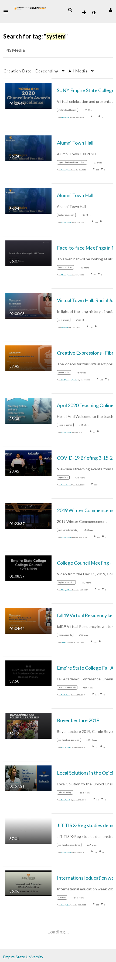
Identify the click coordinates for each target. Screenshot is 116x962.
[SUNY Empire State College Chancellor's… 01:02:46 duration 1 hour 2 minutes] (28, 95)
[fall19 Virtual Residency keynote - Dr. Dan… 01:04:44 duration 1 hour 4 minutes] (28, 620)
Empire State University (23, 956)
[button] (7, 11)
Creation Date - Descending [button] (31, 70)
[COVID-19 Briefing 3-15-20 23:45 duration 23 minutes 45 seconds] (28, 462)
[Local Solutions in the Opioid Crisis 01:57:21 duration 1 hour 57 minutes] (28, 777)
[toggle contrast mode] (93, 13)
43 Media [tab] (15, 50)
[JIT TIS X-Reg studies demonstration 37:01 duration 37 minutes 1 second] (28, 830)
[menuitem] (70, 10)
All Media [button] (78, 70)
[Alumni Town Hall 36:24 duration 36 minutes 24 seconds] (28, 147)
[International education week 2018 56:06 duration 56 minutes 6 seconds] (28, 882)
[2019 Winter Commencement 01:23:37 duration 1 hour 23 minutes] (28, 515)
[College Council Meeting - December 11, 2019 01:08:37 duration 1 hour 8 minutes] (28, 567)
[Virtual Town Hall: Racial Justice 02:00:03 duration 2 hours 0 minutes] (28, 305)
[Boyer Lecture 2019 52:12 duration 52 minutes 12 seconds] (28, 725)
